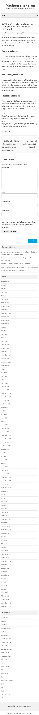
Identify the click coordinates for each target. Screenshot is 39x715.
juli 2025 (3, 327)
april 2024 (4, 379)
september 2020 (6, 529)
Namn (3, 192)
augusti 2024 (5, 365)
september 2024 (6, 362)
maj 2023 (4, 418)
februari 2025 (5, 344)
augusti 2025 (5, 323)
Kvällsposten (5, 652)
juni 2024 (4, 372)
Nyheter (3, 663)
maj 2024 (4, 376)
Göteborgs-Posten (7, 649)
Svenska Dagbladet (7, 680)
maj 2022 (4, 460)
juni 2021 (4, 498)
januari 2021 (5, 515)
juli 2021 (3, 494)
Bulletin (3, 621)
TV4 (2, 691)
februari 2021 (5, 512)
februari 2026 (5, 302)
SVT (9, 131)
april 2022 (4, 463)
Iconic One (9, 713)
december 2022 (6, 435)
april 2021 (4, 505)
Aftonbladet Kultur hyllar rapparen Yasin (13, 270)
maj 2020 (4, 543)
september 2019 (6, 571)
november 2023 (6, 397)
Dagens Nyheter (6, 628)
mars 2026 (4, 299)
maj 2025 (4, 334)
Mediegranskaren (20, 5)
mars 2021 (4, 508)
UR (2, 698)
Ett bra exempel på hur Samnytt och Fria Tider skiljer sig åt (19, 267)
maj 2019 (4, 585)
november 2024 (6, 355)
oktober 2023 (5, 400)
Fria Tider (4, 645)
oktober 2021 (5, 484)
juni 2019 (4, 582)
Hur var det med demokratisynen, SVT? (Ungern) (29, 144)
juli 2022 (3, 453)
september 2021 (6, 487)
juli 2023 (3, 411)
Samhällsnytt (5, 673)
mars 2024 (4, 383)
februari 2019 (5, 596)
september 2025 (6, 320)
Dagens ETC (5, 624)
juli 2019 (3, 578)
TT (2, 687)
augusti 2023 (5, 407)
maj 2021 (4, 501)
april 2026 (4, 295)
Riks (2, 670)
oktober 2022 (5, 442)
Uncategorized (5, 694)
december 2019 (6, 561)
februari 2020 (5, 554)
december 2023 (6, 393)
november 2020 (6, 522)
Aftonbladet (5, 617)
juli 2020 (3, 536)
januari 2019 (5, 599)
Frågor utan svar (6, 642)
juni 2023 (4, 414)
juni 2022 (4, 456)
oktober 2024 (5, 358)
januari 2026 (5, 306)
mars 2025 (4, 341)
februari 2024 (5, 386)
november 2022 (6, 439)
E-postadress (6, 201)
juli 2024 (3, 369)
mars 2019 (4, 592)
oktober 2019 (5, 568)
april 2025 (4, 337)
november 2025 (6, 313)
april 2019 (4, 589)
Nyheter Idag (5, 666)
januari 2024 (5, 390)
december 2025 (6, 309)
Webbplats (5, 210)
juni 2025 (4, 330)
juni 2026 (4, 288)
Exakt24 (3, 631)
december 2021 (6, 477)
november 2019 (6, 564)
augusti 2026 (5, 281)
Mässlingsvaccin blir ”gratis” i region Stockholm (15, 263)
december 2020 (6, 519)
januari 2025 (5, 348)
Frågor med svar (6, 638)
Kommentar (5, 167)
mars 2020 (4, 550)
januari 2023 (5, 432)
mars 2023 (4, 425)
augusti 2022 (5, 449)
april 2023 (4, 421)
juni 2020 (4, 540)
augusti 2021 (5, 491)
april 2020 (4, 547)
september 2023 (6, 404)
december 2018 (6, 603)
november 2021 (6, 481)
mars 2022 (4, 467)
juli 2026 (3, 285)
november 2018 (6, 606)
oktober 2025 (5, 316)
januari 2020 (5, 557)
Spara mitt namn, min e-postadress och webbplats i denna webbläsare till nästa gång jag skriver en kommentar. (19, 224)
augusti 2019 (5, 575)
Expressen (4, 635)
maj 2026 (4, 292)
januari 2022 (5, 474)
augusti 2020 (5, 533)
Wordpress (29, 713)
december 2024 (6, 351)
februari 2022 (5, 470)
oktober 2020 (5, 526)
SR (2, 677)
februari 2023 (5, 428)
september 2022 (6, 446)
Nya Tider (4, 659)
